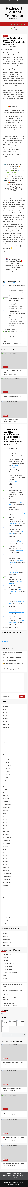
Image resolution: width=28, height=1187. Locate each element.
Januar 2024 (6, 798)
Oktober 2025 (6, 736)
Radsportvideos (12, 0)
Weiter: (13, 342)
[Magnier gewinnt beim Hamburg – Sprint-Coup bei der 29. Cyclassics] (14, 1153)
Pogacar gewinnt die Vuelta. (10, 419)
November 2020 (7, 912)
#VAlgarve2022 (15, 106)
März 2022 (5, 864)
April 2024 (5, 789)
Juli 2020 (5, 923)
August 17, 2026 (12, 1166)
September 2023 (7, 810)
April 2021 (5, 897)
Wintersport (6, 957)
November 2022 (7, 840)
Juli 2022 (5, 852)
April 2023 (5, 825)
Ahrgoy (10, 606)
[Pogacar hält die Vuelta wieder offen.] (14, 386)
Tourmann (6, 46)
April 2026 (5, 718)
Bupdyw (11, 527)
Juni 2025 (5, 748)
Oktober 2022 (6, 843)
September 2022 (7, 846)
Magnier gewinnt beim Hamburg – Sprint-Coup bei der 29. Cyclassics (13, 669)
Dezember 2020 (7, 909)
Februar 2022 (6, 867)
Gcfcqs (10, 567)
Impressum (19, 3)
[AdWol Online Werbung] (9, 283)
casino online (12, 448)
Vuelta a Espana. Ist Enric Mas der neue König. (13, 653)
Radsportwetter (20, 0)
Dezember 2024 (7, 765)
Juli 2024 (5, 780)
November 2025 (7, 733)
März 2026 (5, 721)
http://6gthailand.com (14, 481)
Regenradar (4, 638)
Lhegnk (10, 546)
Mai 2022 (5, 858)
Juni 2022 (5, 855)
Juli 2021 (5, 888)
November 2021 (7, 876)
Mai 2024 (5, 786)
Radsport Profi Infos (11, 3)
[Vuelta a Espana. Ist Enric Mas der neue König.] (14, 360)
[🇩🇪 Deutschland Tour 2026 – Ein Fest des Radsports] (14, 1127)
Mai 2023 (5, 822)
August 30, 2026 (12, 398)
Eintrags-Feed (6, 939)
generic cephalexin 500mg (15, 541)
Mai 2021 (5, 894)
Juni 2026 (5, 712)
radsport (5, 35)
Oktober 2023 (6, 807)
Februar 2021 (6, 903)
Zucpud (11, 596)
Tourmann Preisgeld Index (10, 972)
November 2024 (7, 768)
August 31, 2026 (12, 374)
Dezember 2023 (7, 801)
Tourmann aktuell (7, 954)
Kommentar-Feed (7, 942)
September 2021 (7, 882)
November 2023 (7, 804)
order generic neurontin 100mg (17, 513)
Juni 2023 (5, 819)
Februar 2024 (6, 795)
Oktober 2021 (6, 879)
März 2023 (5, 828)
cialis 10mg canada (13, 572)
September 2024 (7, 774)
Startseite (6, 0)
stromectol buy (19, 550)
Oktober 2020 (6, 915)
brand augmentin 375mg (15, 523)
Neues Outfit (4, 635)
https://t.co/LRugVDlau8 (14, 120)
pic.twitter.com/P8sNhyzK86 (14, 184)
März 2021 (5, 900)
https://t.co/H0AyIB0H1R (15, 178)
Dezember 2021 (7, 873)
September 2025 (7, 739)
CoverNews (10, 1184)
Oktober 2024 (6, 771)
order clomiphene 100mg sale (16, 612)
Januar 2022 (6, 870)
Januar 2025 (6, 763)
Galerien (5, 975)
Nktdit (10, 498)
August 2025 (6, 742)
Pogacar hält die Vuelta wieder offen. (13, 396)
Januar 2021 (6, 906)
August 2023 (6, 813)
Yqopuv (10, 616)
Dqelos (10, 536)
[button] (2, 23)
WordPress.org (6, 945)
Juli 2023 (5, 816)
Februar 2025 (6, 760)
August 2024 (6, 777)
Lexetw (10, 517)
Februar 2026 (6, 724)
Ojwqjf (10, 585)
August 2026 (6, 706)
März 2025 (5, 757)
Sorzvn (10, 577)
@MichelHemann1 (16, 111)
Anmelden (5, 936)
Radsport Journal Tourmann (14, 12)
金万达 (10, 484)
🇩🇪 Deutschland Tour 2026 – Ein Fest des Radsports (13, 664)
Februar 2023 (6, 831)
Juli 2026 (5, 709)
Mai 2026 (5, 715)
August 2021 (6, 885)
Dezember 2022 (7, 837)
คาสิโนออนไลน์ (13, 470)
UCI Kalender (4, 641)
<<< (9, 251)
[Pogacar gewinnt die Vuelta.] (14, 409)
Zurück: (13, 336)
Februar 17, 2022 (12, 46)
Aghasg (10, 507)
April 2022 (5, 861)
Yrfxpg (10, 554)
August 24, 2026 (12, 1140)
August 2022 (6, 849)
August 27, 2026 (12, 421)
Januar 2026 (6, 727)
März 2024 (5, 792)
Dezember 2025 (7, 730)
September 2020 (7, 918)
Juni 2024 (5, 783)
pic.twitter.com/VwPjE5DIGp (14, 265)
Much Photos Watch (14, 490)
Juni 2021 (5, 891)
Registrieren (6, 933)
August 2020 (6, 921)
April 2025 (5, 754)
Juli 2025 (5, 745)
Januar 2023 (6, 834)
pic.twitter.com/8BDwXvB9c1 (14, 122)
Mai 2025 (5, 751)
